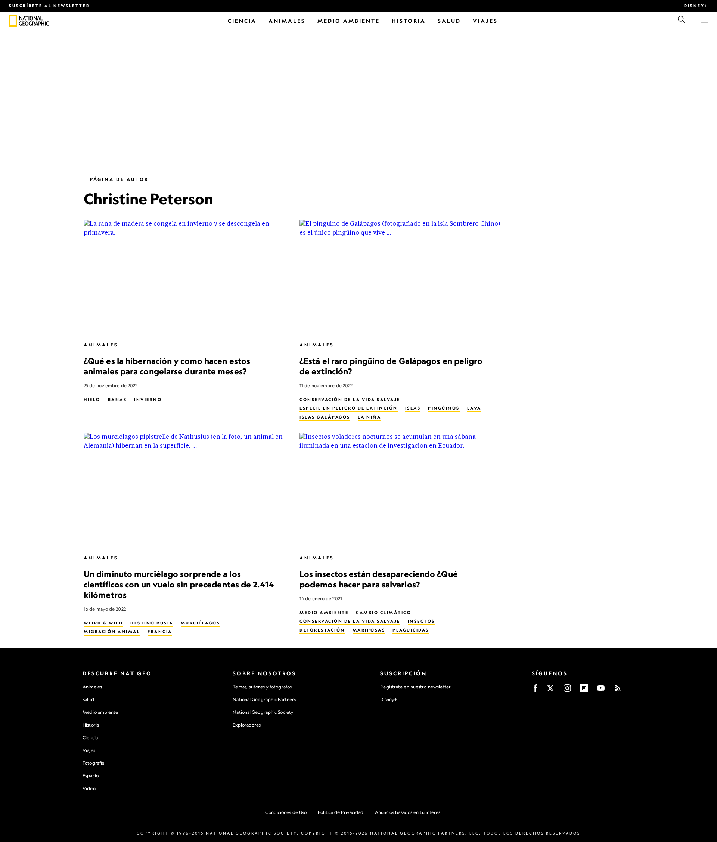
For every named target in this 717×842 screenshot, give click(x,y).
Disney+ (696, 5)
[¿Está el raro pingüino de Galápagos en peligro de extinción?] (401, 277)
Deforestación (322, 630)
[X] (550, 690)
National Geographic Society (263, 712)
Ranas (117, 399)
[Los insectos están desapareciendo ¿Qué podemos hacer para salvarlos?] (401, 490)
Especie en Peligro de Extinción (348, 408)
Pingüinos (444, 408)
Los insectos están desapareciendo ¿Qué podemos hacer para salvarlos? (378, 579)
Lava (474, 408)
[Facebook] (535, 690)
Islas (413, 408)
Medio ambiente (100, 712)
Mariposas (369, 630)
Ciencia (90, 737)
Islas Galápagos (324, 417)
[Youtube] (601, 690)
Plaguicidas (410, 630)
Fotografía (93, 763)
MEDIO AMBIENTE (323, 612)
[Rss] (617, 690)
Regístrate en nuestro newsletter (415, 687)
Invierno (148, 399)
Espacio (91, 775)
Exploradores (247, 725)
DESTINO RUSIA (151, 623)
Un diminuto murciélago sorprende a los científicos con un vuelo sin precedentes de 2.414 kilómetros (179, 584)
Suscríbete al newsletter (49, 5)
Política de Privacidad (340, 812)
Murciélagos (200, 623)
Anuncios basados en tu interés (408, 812)
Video (89, 788)
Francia (160, 631)
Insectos (421, 621)
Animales (101, 345)
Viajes (89, 750)
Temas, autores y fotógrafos (262, 687)
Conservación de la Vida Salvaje (349, 399)
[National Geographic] (13, 21)
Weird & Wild (103, 623)
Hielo (92, 399)
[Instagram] (567, 690)
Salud (88, 699)
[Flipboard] (584, 690)
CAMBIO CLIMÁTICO (383, 612)
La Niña (369, 417)
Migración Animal (112, 631)
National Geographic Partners (264, 699)
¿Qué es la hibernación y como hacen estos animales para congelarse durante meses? (167, 366)
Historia (91, 725)
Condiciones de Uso (286, 812)
